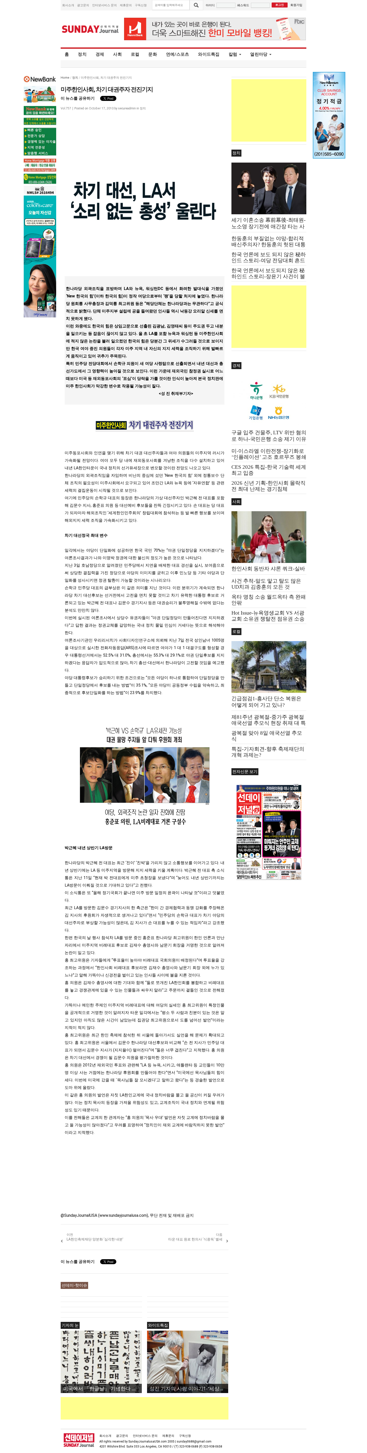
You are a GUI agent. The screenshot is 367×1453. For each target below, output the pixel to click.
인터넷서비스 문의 (104, 5)
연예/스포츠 (177, 54)
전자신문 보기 (244, 771)
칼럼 (233, 54)
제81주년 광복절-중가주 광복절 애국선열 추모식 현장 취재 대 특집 (268, 723)
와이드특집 (208, 54)
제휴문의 (126, 5)
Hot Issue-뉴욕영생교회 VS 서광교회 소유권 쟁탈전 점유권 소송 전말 (268, 619)
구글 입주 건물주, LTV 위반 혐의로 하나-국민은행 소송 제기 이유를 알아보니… (268, 439)
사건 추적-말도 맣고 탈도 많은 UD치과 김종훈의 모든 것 (266, 584)
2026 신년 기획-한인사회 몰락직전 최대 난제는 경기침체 (268, 486)
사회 (117, 54)
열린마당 (258, 54)
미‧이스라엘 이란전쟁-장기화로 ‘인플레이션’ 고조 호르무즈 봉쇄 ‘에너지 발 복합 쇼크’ (268, 457)
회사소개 (68, 5)
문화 (152, 54)
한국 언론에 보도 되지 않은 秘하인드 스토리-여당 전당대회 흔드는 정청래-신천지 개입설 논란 (268, 260)
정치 (82, 54)
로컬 (135, 54)
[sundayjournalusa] (90, 29)
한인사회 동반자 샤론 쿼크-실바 (268, 569)
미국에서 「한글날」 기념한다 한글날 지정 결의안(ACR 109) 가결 (102, 1388)
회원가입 (296, 5)
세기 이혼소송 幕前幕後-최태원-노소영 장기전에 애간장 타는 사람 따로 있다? (268, 226)
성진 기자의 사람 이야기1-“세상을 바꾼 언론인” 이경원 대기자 (189, 1388)
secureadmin (127, 108)
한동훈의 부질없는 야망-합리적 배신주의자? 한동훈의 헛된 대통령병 (268, 244)
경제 (100, 54)
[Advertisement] (151, 1408)
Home (65, 77)
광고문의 (83, 5)
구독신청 (141, 5)
